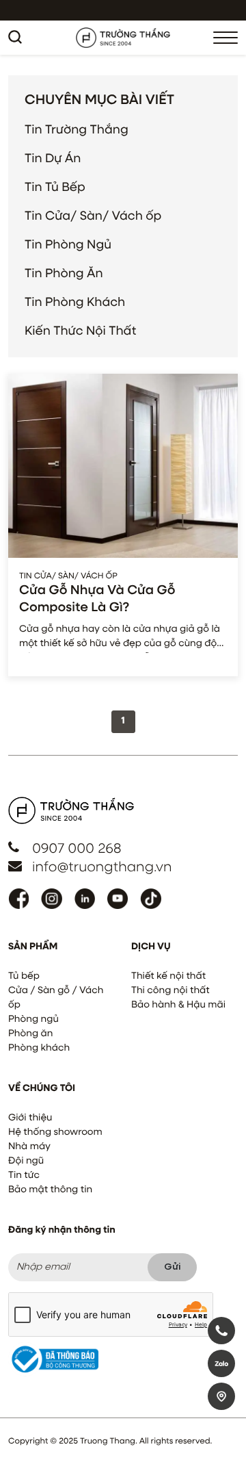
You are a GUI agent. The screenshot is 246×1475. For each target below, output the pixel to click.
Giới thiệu (30, 1118)
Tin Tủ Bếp (55, 187)
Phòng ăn (30, 1034)
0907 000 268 (77, 849)
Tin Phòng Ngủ (68, 245)
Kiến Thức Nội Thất (80, 331)
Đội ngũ (26, 1161)
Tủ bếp (24, 977)
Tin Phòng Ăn (64, 274)
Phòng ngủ (33, 1020)
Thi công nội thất (170, 991)
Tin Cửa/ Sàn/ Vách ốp (93, 216)
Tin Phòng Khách (75, 302)
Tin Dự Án (53, 159)
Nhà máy (29, 1147)
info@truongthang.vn (102, 868)
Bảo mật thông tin (50, 1190)
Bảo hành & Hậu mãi (178, 1005)
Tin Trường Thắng (76, 130)
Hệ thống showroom (55, 1133)
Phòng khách (39, 1048)
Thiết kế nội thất (168, 977)
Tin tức (24, 1176)
